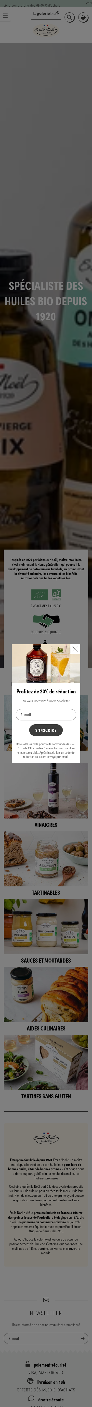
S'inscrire (46, 730)
